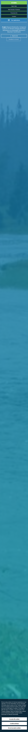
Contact (14, 16)
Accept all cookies (14, 719)
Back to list (15, 36)
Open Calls (14, 6)
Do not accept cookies (14, 728)
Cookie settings (14, 723)
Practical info (14, 13)
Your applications (15, 20)
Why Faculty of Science (14, 9)
